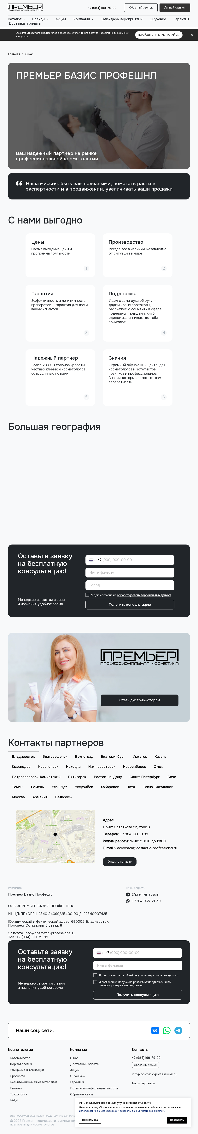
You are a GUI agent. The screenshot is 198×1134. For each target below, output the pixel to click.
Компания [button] (82, 19)
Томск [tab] (17, 787)
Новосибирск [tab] (134, 767)
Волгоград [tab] (84, 756)
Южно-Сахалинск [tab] (158, 787)
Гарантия (181, 19)
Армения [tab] (40, 797)
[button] (141, 7)
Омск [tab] (158, 767)
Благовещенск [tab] (55, 756)
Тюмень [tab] (37, 787)
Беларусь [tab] (63, 797)
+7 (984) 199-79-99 (102, 8)
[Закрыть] (192, 35)
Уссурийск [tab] (84, 787)
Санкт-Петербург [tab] (145, 777)
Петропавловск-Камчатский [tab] (36, 777)
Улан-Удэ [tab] (59, 787)
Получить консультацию (130, 604)
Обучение (158, 19)
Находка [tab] (73, 767)
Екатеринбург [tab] (113, 756)
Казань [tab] (160, 756)
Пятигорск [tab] (77, 777)
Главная (14, 54)
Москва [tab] (18, 797)
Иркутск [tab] (140, 756)
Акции (60, 19)
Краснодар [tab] (21, 767)
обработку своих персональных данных (144, 595)
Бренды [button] (39, 19)
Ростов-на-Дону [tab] (108, 777)
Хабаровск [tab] (110, 787)
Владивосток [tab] (23, 756)
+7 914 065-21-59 (146, 901)
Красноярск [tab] (48, 767)
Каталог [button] (15, 19)
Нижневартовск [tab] (101, 767)
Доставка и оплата (25, 23)
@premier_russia (145, 894)
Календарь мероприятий (122, 19)
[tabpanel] (99, 840)
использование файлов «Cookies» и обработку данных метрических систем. (122, 1110)
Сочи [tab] (171, 777)
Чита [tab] (131, 787)
